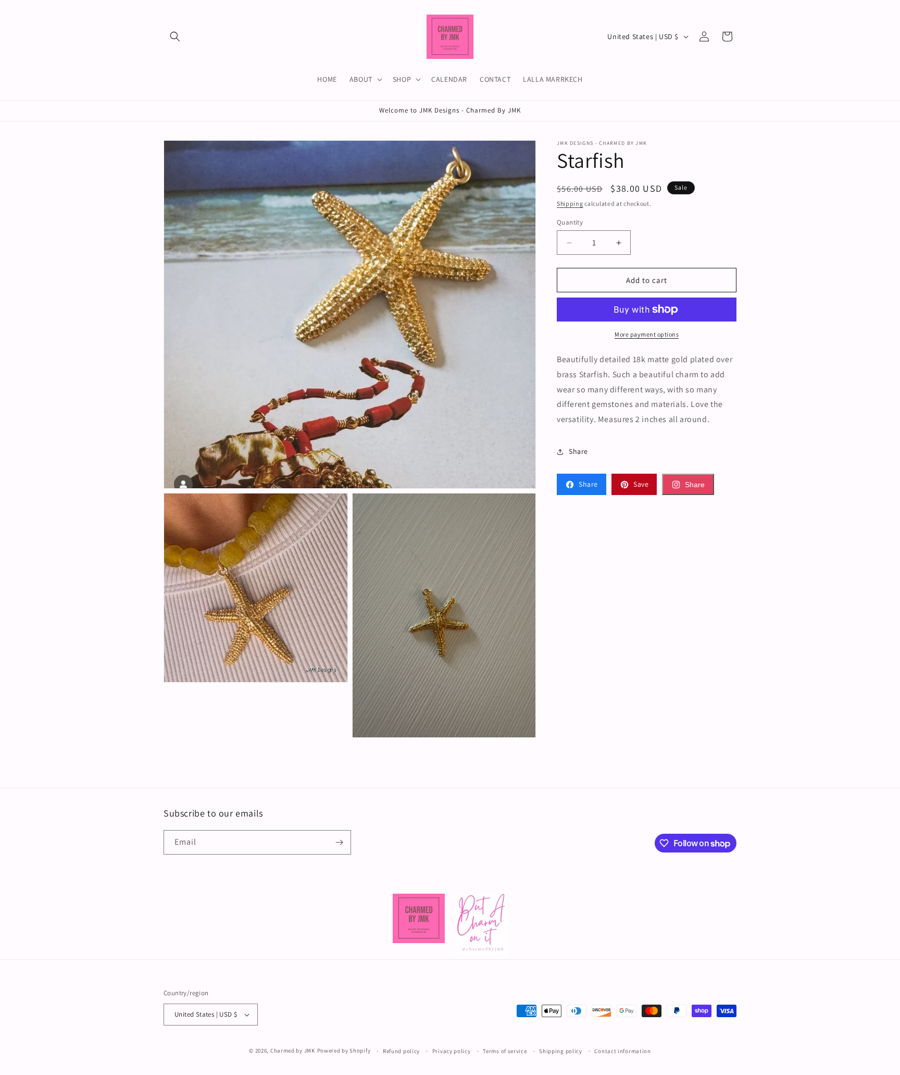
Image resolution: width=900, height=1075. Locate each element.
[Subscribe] (339, 842)
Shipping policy (560, 1051)
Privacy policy (451, 1051)
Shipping (570, 203)
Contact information (622, 1051)
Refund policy (401, 1051)
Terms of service (505, 1051)
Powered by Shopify (344, 1050)
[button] (175, 36)
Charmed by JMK (292, 1050)
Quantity (570, 222)
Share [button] (578, 451)
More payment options (647, 334)
